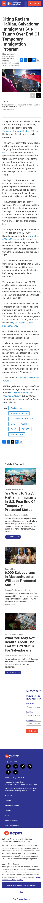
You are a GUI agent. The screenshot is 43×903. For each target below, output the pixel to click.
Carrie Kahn (9, 515)
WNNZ (17, 784)
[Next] (38, 95)
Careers (8, 810)
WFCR (12, 784)
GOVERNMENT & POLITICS (22, 419)
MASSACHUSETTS (19, 413)
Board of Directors (12, 821)
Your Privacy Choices (21, 899)
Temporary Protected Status (15, 131)
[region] (21, 865)
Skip (21, 892)
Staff (7, 816)
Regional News (17, 408)
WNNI (35, 784)
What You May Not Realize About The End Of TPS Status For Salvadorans (20, 644)
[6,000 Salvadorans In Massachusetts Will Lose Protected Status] (20, 555)
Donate (35, 3)
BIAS (13, 424)
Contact (8, 800)
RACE (13, 429)
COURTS (25, 429)
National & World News (14, 490)
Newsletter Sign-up (12, 805)
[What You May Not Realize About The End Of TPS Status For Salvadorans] (20, 621)
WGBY (7, 784)
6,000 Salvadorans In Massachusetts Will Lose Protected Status (20, 578)
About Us (8, 795)
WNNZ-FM (29, 784)
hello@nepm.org (15, 791)
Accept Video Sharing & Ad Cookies (21, 885)
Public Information (12, 826)
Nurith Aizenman (11, 656)
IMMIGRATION (17, 434)
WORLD (24, 424)
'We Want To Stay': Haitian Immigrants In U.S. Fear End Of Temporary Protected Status (20, 501)
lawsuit (5, 152)
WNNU (23, 784)
